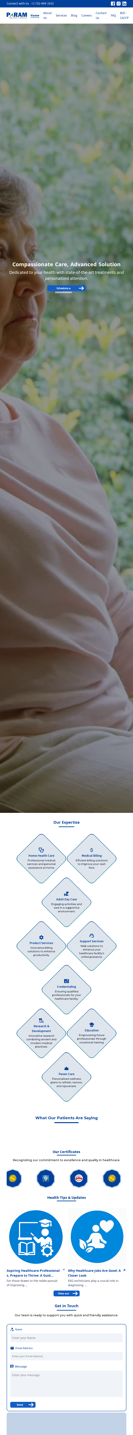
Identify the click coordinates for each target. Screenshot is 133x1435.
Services (61, 15)
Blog (74, 15)
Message (21, 1366)
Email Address (24, 1348)
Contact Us (101, 15)
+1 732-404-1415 (42, 3)
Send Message (19, 1405)
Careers (86, 15)
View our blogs (63, 1294)
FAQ (113, 15)
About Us (47, 15)
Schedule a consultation (63, 288)
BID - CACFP (124, 15)
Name (18, 1329)
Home (34, 15)
